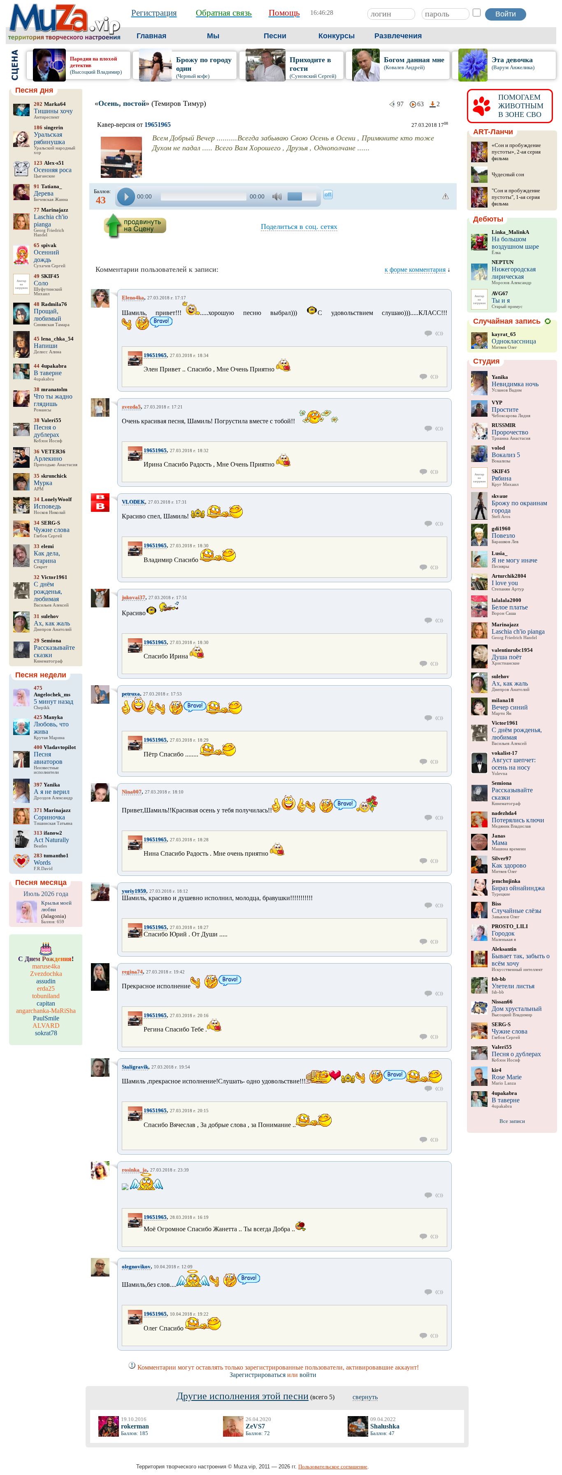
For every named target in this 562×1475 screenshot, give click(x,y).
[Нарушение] (446, 196)
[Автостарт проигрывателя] (328, 194)
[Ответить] (428, 333)
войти (308, 1374)
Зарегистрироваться (258, 1374)
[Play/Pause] (126, 196)
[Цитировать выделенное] (439, 333)
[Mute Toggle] (278, 196)
